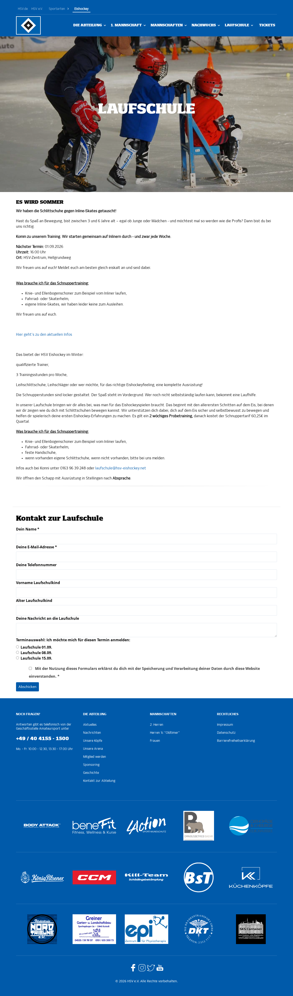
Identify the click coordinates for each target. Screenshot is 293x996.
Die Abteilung (87, 25)
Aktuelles (90, 724)
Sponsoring (91, 764)
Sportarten (57, 9)
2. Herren (156, 724)
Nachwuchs (204, 25)
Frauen (155, 740)
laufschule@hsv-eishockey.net (120, 468)
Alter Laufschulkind (34, 600)
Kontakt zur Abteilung (99, 780)
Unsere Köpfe (92, 740)
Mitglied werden (94, 756)
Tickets (267, 25)
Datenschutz (226, 732)
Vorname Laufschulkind (38, 582)
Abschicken (27, 686)
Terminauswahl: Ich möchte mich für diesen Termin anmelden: (73, 639)
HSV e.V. (37, 9)
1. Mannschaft (126, 25)
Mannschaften (167, 25)
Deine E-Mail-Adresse (36, 546)
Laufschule (237, 25)
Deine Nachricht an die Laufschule (47, 618)
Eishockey (81, 9)
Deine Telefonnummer (36, 564)
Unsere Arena (93, 748)
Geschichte (91, 772)
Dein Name (27, 529)
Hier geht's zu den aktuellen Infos (44, 335)
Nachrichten (92, 732)
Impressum (225, 724)
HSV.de (23, 9)
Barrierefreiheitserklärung (236, 740)
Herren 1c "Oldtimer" (165, 732)
